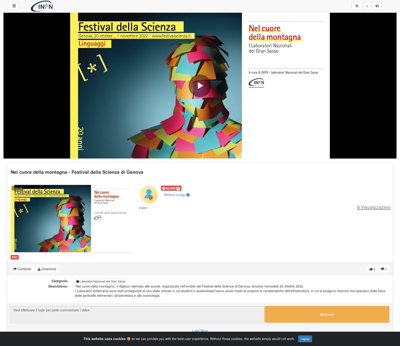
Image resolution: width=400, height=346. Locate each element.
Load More (200, 330)
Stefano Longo (175, 194)
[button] (171, 188)
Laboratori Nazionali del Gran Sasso (102, 281)
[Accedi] (376, 6)
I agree (305, 339)
